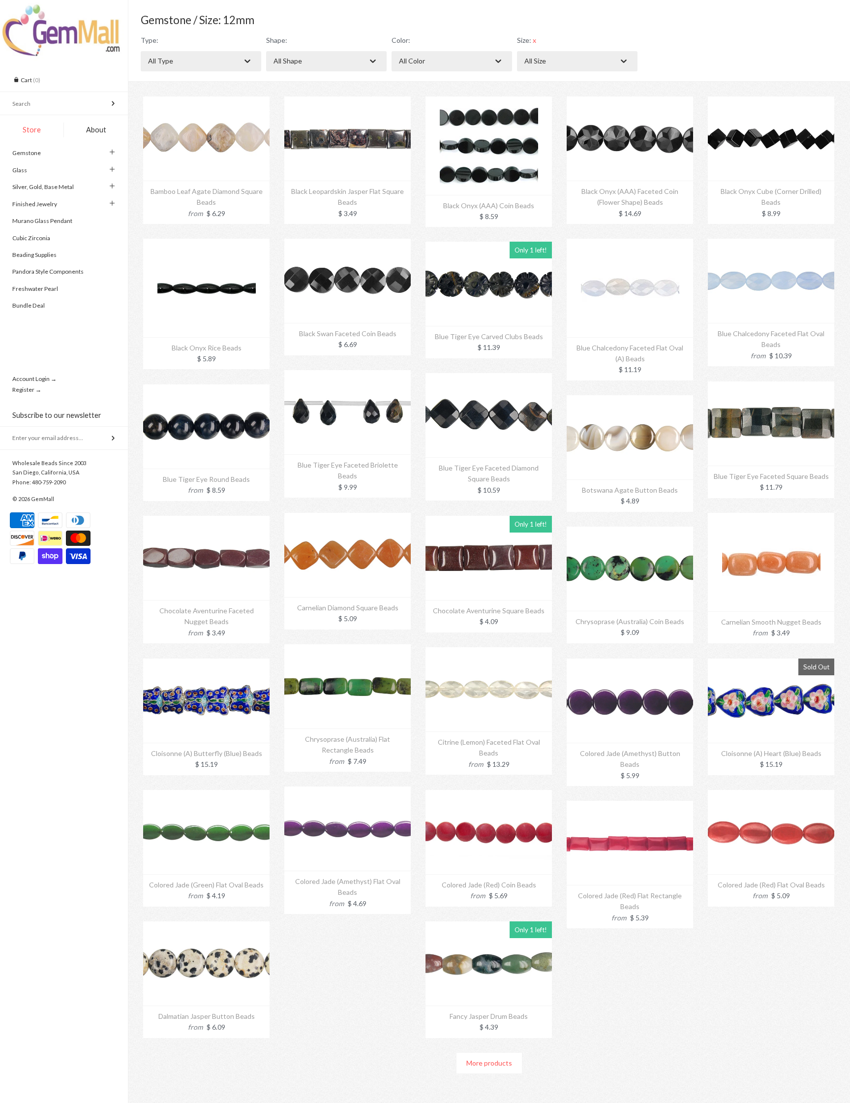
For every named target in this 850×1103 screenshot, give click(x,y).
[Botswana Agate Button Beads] (630, 400)
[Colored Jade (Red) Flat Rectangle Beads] (630, 806)
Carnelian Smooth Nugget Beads (771, 622)
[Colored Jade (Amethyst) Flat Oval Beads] (347, 792)
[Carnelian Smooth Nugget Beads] (771, 518)
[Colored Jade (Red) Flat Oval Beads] (771, 795)
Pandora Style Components (48, 271)
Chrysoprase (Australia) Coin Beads (630, 621)
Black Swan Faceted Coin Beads (347, 333)
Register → (26, 389)
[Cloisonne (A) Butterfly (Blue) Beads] (206, 664)
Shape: (276, 40)
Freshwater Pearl (35, 288)
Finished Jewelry (34, 204)
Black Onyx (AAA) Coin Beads (488, 205)
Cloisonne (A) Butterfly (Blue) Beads (206, 753)
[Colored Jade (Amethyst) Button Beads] (630, 664)
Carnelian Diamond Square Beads (347, 607)
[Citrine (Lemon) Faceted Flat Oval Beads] (488, 652)
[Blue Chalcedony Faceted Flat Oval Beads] (771, 244)
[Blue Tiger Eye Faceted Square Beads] (771, 386)
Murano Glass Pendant (42, 220)
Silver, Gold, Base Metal (43, 186)
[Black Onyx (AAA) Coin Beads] (489, 101)
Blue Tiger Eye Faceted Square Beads (771, 476)
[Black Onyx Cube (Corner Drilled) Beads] (771, 101)
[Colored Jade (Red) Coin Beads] (488, 795)
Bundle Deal (28, 305)
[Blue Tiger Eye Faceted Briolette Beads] (347, 375)
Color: (401, 40)
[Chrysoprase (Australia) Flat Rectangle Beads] (347, 649)
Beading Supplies (34, 254)
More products (489, 1063)
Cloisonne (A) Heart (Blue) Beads (771, 753)
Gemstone (26, 153)
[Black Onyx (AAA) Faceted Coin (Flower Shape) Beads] (630, 101)
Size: (526, 40)
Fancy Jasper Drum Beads (489, 1016)
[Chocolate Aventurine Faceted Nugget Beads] (206, 521)
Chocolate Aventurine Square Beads (489, 610)
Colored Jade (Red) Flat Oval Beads (771, 885)
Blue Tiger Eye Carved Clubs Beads (489, 336)
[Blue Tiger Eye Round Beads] (206, 389)
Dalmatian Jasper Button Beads (206, 1016)
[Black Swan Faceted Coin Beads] (347, 244)
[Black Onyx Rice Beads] (206, 244)
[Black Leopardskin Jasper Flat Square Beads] (347, 101)
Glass (19, 170)
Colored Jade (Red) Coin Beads (489, 885)
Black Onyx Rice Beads (207, 348)
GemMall (42, 499)
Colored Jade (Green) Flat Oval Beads (206, 885)
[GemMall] (64, 9)
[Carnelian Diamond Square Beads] (347, 518)
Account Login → (34, 378)
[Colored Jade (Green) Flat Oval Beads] (206, 795)
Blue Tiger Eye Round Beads (206, 479)
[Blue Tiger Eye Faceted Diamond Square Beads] (488, 378)
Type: (149, 40)
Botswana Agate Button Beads (630, 490)
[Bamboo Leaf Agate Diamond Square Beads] (206, 101)
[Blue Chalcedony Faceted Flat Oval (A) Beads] (630, 244)
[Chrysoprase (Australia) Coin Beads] (630, 532)
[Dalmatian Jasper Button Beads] (206, 926)
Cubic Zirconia (31, 238)
